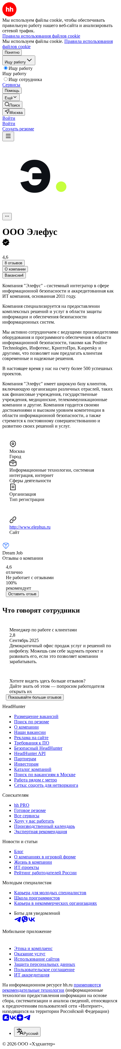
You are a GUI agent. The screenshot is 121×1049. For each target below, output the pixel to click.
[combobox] (27, 1032)
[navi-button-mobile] (8, 136)
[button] (8, 118)
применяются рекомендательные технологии (51, 987)
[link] (12, 104)
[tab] (15, 269)
